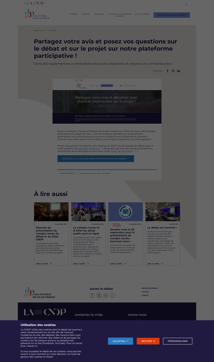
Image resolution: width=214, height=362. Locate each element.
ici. (36, 346)
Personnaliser (178, 341)
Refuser (146, 341)
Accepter (119, 341)
